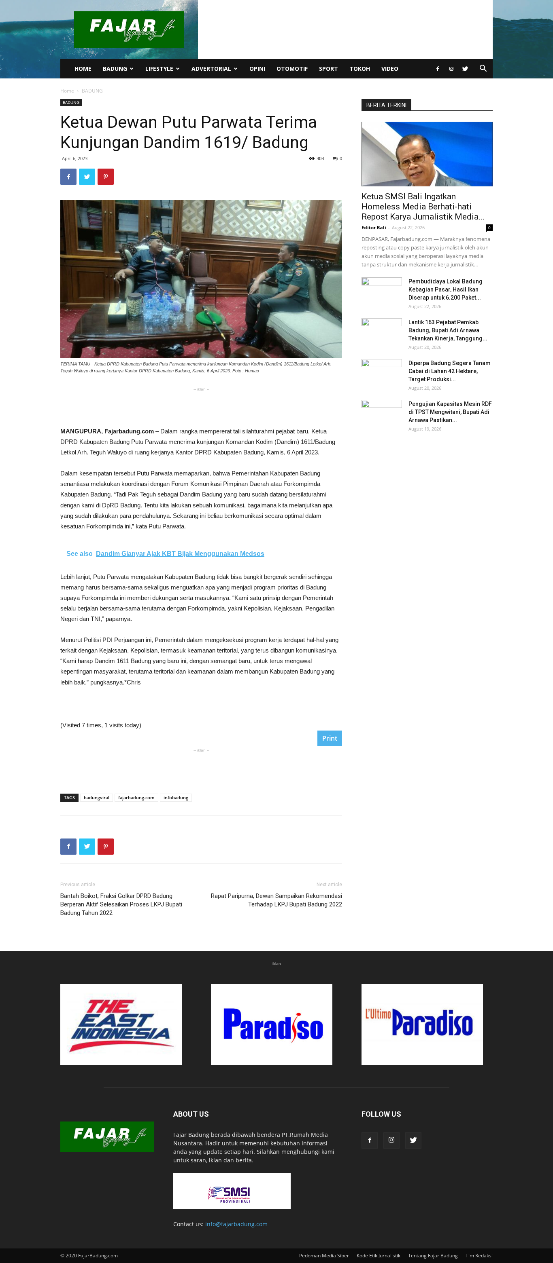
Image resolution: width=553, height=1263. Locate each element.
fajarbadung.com (136, 797)
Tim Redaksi (479, 1255)
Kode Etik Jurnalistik (378, 1255)
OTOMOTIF (292, 68)
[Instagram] (451, 68)
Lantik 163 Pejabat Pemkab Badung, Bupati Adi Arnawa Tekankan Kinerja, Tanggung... (447, 330)
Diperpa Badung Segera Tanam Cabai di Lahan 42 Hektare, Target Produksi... (449, 371)
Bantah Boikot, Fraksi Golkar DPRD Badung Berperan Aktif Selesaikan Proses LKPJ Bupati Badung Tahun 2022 (121, 904)
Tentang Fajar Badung (433, 1255)
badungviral (96, 797)
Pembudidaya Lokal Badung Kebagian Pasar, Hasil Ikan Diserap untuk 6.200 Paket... (445, 289)
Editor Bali (374, 227)
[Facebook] (438, 68)
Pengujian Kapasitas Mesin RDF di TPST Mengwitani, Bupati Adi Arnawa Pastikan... (450, 412)
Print (329, 738)
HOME (82, 68)
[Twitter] (465, 68)
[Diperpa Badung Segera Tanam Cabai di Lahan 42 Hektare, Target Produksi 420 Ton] (382, 373)
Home (67, 90)
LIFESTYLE (159, 68)
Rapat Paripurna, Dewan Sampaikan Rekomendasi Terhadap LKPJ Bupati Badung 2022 (276, 900)
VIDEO (389, 68)
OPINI (257, 68)
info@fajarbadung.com (236, 1224)
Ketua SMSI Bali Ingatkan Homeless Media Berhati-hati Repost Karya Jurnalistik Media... (423, 207)
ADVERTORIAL (211, 68)
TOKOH (359, 68)
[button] (483, 69)
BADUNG (115, 68)
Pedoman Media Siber (324, 1255)
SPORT (328, 68)
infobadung (176, 797)
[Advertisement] (201, 405)
